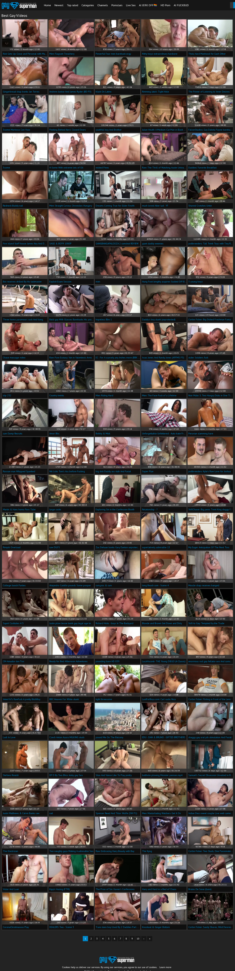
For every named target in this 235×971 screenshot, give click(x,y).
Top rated (72, 5)
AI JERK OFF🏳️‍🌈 (148, 5)
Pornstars (116, 5)
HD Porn (165, 5)
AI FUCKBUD (181, 5)
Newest (58, 5)
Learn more (165, 967)
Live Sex (131, 5)
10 (138, 938)
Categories (88, 5)
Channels (102, 5)
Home (47, 5)
